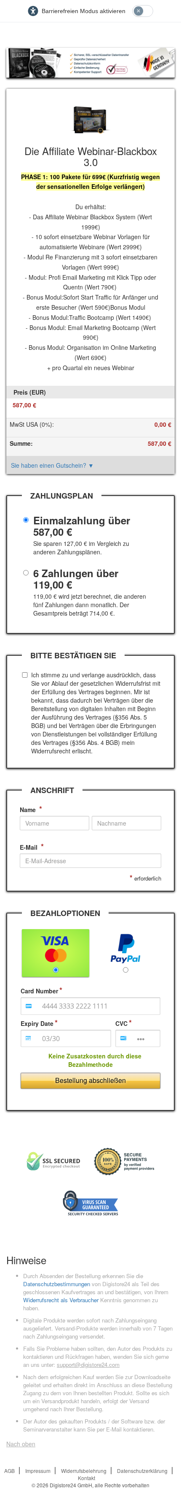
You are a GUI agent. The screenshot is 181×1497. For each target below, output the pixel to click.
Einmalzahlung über (81, 526)
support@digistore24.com (88, 1365)
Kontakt (86, 1477)
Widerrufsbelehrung (83, 1470)
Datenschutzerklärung (142, 1470)
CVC (121, 1023)
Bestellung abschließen (90, 1080)
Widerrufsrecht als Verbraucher (60, 1300)
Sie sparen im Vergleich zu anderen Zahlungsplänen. (81, 547)
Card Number (39, 991)
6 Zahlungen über (75, 578)
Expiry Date (37, 1023)
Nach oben (20, 1444)
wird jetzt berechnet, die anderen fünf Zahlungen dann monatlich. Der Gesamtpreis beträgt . (89, 604)
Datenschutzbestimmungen (56, 1284)
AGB (9, 1470)
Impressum (38, 1470)
